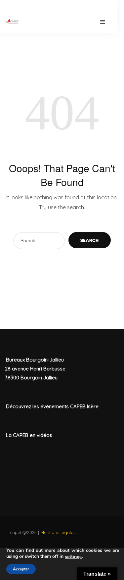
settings (73, 557)
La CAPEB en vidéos (29, 435)
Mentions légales (57, 532)
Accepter (21, 569)
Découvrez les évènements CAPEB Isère (52, 406)
